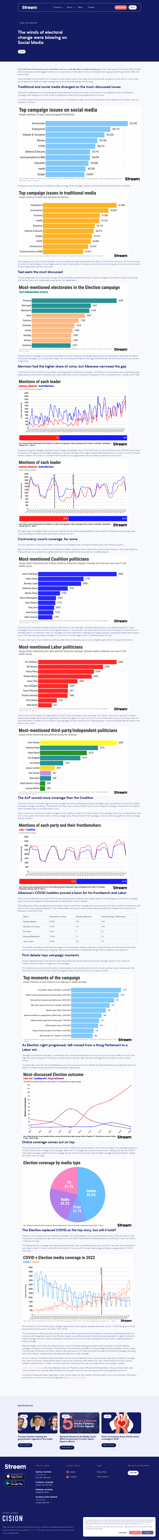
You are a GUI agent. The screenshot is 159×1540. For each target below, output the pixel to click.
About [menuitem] (69, 7)
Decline (147, 1532)
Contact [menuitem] (91, 7)
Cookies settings (122, 1532)
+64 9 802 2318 (40, 1500)
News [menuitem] (80, 7)
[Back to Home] (29, 7)
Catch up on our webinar (32, 1368)
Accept (135, 1532)
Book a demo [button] (120, 7)
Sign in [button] (132, 7)
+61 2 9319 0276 (41, 1475)
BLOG (22, 51)
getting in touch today (76, 1378)
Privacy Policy (146, 1523)
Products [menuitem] (57, 7)
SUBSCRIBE (133, 1473)
